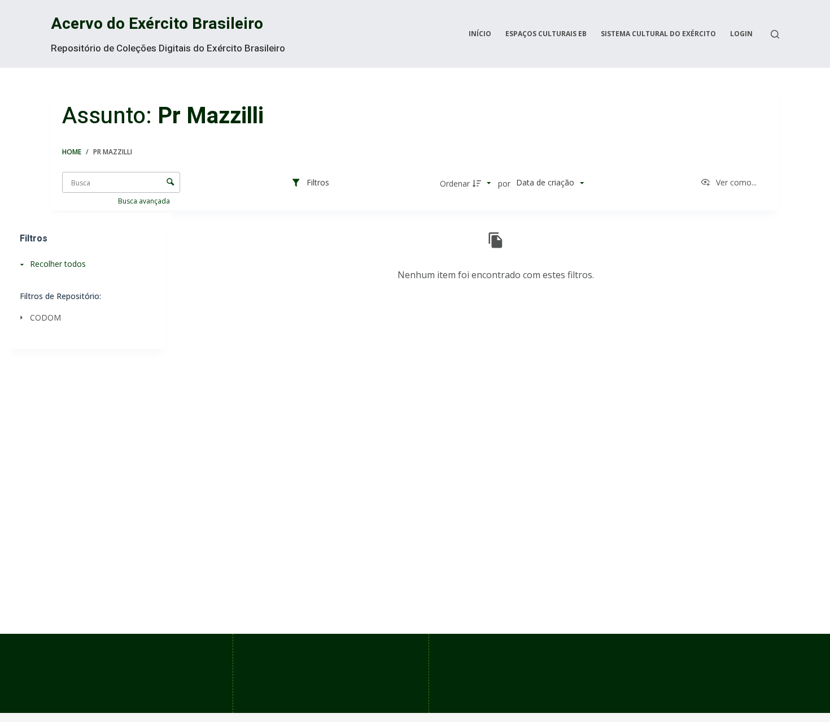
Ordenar (455, 183)
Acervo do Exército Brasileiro (157, 24)
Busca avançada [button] (145, 201)
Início (480, 33)
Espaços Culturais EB (546, 33)
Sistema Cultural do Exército (658, 33)
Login (741, 33)
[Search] (775, 34)
